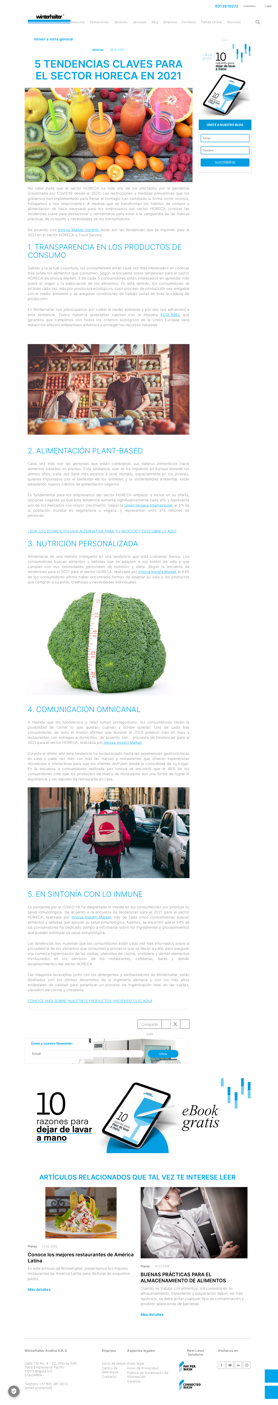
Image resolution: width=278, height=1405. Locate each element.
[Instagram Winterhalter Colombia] (246, 1366)
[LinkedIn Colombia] (238, 1366)
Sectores (121, 22)
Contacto (189, 22)
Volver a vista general (53, 39)
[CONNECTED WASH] (190, 1386)
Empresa (170, 22)
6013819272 (226, 6)
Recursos (234, 22)
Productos (77, 22)
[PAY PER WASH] (187, 1368)
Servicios (140, 22)
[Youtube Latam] (230, 1366)
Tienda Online (211, 22)
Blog (155, 22)
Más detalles (39, 1289)
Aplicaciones (99, 22)
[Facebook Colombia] (221, 1366)
